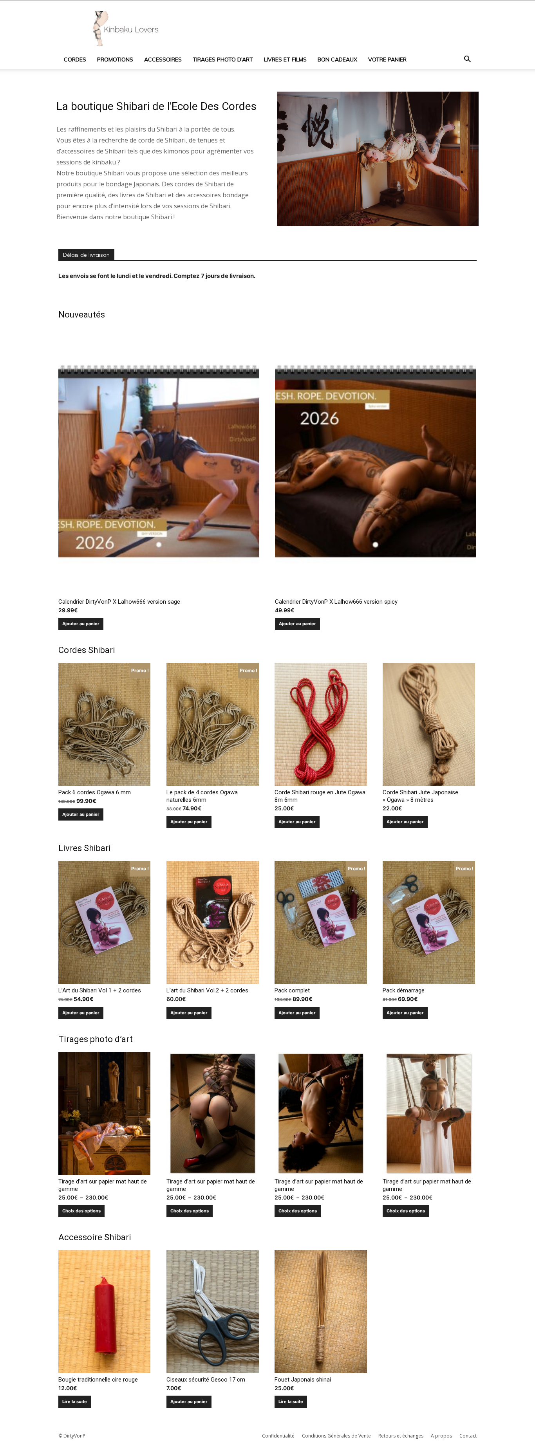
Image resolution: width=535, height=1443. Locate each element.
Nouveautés (81, 314)
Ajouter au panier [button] (80, 623)
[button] (467, 60)
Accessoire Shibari (94, 1237)
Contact (468, 1435)
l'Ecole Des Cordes (212, 106)
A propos (441, 1435)
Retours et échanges (400, 1435)
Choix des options (81, 1211)
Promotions (115, 59)
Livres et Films (285, 59)
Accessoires (163, 59)
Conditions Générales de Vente (336, 1435)
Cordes (75, 59)
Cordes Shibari (86, 650)
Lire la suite (74, 1401)
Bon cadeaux (337, 59)
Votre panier (387, 59)
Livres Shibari (84, 848)
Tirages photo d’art (223, 59)
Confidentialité (278, 1435)
